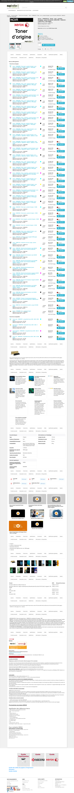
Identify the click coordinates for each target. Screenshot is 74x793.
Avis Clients (9, 783)
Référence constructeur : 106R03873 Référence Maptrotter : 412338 (20, 181)
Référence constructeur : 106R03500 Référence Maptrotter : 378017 (20, 103)
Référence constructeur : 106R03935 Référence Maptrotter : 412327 (20, 228)
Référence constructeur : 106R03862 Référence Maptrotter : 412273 (20, 126)
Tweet (45, 49)
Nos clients (9, 784)
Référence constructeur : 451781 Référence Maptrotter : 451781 (19, 327)
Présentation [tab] (18, 54)
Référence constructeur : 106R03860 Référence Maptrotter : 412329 (20, 80)
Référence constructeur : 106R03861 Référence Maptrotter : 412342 (20, 75)
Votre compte (41, 779)
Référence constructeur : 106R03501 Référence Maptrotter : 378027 (20, 92)
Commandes (40, 783)
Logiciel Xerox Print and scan (15, 652)
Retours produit (41, 782)
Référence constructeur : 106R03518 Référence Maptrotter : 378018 (20, 109)
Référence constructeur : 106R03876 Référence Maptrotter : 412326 (20, 204)
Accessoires (35, 10)
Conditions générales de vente (12, 780)
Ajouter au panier (48, 45)
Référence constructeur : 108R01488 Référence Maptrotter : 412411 (20, 295)
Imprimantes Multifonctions (24, 10)
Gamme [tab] (12, 54)
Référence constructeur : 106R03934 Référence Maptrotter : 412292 (20, 216)
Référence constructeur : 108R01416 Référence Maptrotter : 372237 (20, 238)
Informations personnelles (42, 780)
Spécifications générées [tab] (53, 54)
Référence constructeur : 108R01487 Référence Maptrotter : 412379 (20, 270)
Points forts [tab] (25, 54)
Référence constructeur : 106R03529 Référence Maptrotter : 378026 (20, 170)
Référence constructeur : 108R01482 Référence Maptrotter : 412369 (20, 277)
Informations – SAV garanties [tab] (41, 57)
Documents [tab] (39, 54)
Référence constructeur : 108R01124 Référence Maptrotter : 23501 (20, 245)
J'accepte (64, 1)
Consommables (12, 10)
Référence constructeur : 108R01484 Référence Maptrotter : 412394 (20, 289)
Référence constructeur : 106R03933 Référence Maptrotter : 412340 (20, 222)
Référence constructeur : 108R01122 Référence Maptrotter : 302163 (20, 308)
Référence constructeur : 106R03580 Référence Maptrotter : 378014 (20, 132)
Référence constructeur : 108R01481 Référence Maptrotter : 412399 (20, 252)
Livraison (24, 785)
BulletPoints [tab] (31, 57)
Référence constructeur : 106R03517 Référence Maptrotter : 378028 (20, 115)
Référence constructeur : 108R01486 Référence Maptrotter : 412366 (20, 282)
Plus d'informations (70, 1)
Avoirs (39, 784)
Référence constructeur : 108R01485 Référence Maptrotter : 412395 (20, 258)
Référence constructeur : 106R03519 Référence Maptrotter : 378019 (20, 120)
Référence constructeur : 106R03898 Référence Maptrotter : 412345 (20, 145)
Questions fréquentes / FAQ (27, 789)
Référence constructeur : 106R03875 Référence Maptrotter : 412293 (20, 187)
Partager (42, 49)
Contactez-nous (25, 782)
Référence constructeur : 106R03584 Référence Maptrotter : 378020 (20, 234)
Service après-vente (26, 788)
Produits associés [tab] (14, 57)
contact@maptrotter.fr (59, 787)
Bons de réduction (41, 787)
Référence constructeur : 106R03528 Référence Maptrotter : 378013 (20, 198)
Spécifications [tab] (32, 54)
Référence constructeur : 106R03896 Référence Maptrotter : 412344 (20, 138)
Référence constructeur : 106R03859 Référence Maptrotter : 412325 (20, 69)
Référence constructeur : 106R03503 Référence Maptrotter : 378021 (20, 98)
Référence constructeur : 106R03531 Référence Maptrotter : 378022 (20, 176)
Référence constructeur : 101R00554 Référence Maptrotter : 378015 (20, 302)
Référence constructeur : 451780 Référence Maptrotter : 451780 (19, 339)
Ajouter (61, 68)
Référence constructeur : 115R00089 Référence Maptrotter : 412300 (20, 313)
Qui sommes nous (25, 780)
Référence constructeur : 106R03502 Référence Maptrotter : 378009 (20, 86)
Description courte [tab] (23, 57)
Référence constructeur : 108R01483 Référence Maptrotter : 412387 (20, 264)
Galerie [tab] (61, 54)
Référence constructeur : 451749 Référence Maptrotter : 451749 (19, 333)
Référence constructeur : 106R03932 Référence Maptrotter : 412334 (20, 210)
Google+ (48, 49)
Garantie (8, 782)
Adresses (39, 786)
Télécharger (24, 479)
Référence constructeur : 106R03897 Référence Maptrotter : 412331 (20, 152)
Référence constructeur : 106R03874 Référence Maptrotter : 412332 (20, 193)
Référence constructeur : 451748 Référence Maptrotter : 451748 (19, 322)
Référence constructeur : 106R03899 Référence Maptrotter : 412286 (20, 159)
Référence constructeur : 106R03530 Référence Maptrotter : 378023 (20, 164)
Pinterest (51, 49)
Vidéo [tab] (45, 54)
